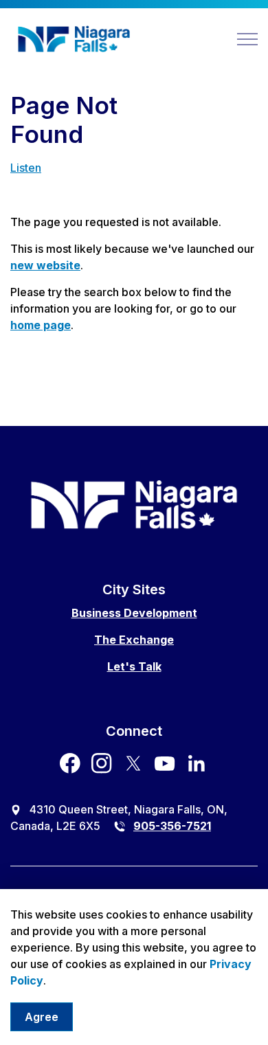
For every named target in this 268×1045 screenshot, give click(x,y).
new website (45, 265)
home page (40, 325)
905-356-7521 (172, 826)
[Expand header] (247, 39)
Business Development (134, 613)
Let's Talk (134, 666)
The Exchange (134, 640)
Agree (41, 1017)
